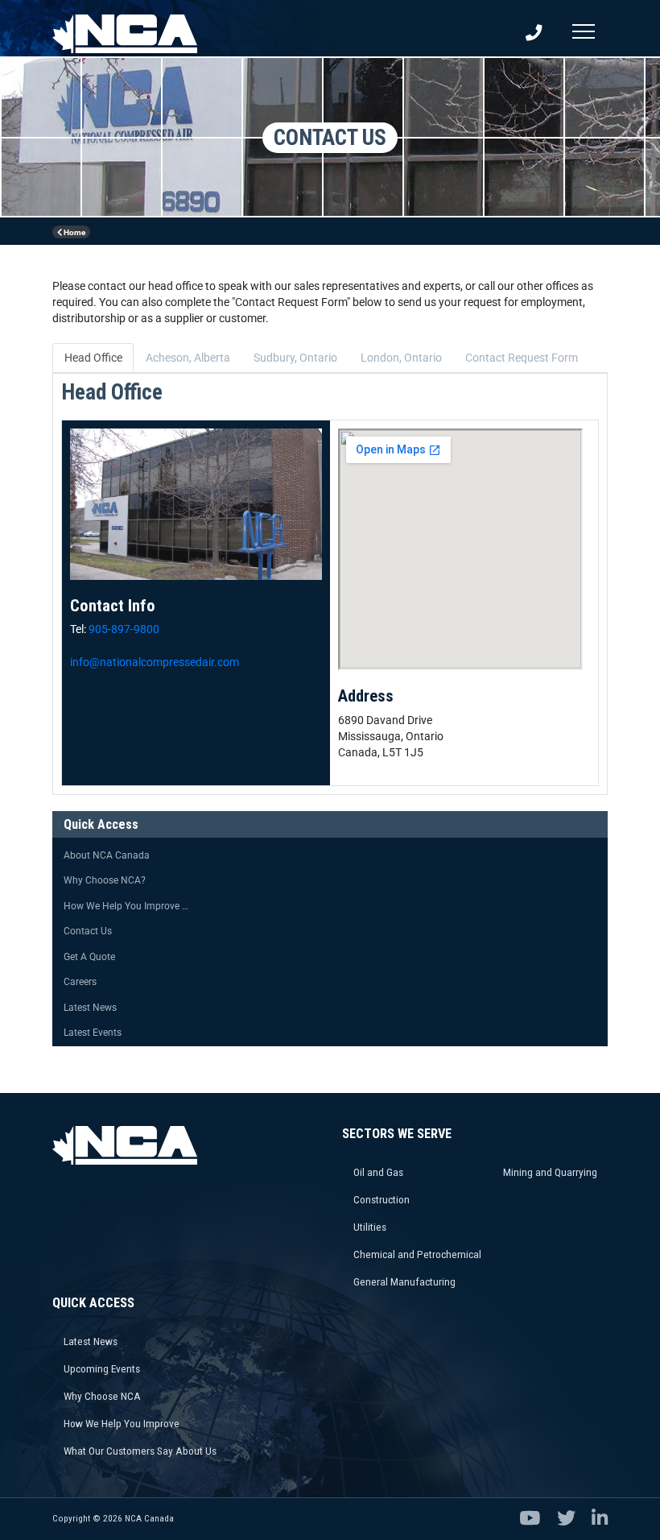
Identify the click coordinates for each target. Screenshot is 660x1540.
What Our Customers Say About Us (140, 1450)
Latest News (90, 1007)
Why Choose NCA (102, 1395)
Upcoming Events (102, 1368)
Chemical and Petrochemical (417, 1254)
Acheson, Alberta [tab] (188, 357)
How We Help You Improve (121, 1423)
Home (73, 232)
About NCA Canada (107, 855)
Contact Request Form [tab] (521, 357)
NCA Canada (149, 1518)
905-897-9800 (124, 629)
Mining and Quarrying (550, 1171)
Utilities (369, 1226)
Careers (80, 981)
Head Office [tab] (93, 357)
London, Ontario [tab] (401, 357)
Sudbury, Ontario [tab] (295, 357)
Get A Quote (89, 956)
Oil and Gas (378, 1171)
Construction (381, 1199)
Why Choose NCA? (105, 880)
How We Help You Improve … (126, 906)
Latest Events (93, 1032)
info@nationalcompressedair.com (154, 662)
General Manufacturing (404, 1281)
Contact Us (88, 931)
